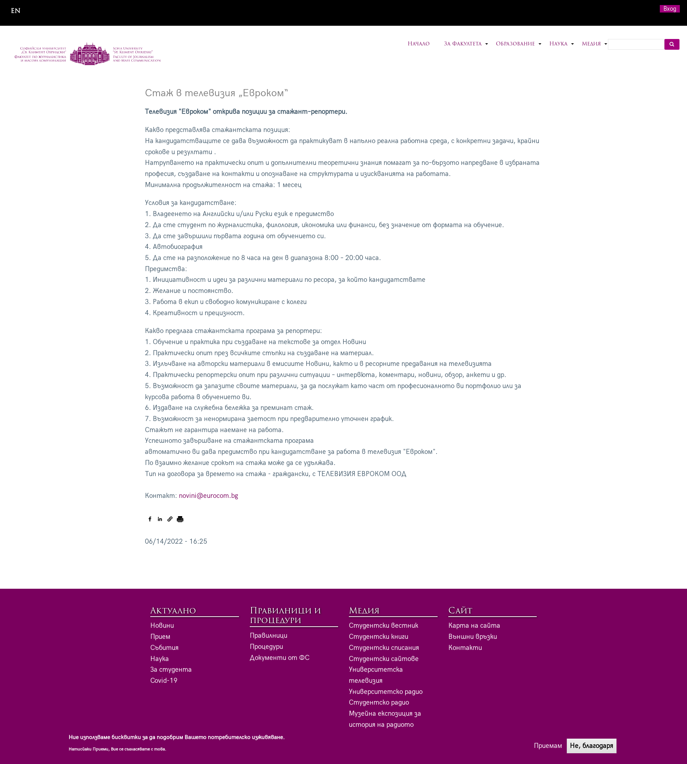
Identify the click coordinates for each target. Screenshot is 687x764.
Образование (519, 48)
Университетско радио (386, 692)
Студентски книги (378, 637)
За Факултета (466, 48)
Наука (562, 48)
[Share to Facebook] (150, 519)
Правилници (268, 636)
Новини (162, 626)
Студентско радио (379, 703)
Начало (419, 44)
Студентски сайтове (384, 659)
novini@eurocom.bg (208, 496)
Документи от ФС (280, 658)
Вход (669, 9)
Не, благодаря (591, 745)
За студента (171, 670)
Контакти (465, 648)
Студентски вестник (383, 626)
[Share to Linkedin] (160, 519)
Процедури (266, 647)
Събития (164, 648)
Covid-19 (163, 681)
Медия (595, 48)
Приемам (548, 745)
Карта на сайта (474, 626)
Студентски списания (384, 648)
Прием (160, 637)
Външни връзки (472, 637)
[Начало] (87, 54)
